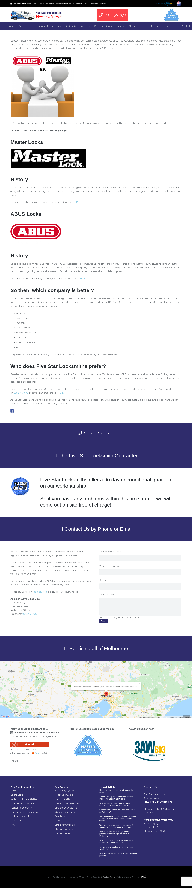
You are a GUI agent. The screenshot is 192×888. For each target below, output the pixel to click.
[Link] (36, 15)
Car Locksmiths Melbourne (24, 812)
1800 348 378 (21, 392)
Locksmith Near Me (20, 816)
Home (13, 790)
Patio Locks (60, 820)
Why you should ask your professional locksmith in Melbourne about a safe (114, 804)
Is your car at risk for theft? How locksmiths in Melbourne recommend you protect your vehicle (117, 818)
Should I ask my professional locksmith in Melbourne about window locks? (116, 798)
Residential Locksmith (21, 807)
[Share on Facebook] (12, 411)
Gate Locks (60, 816)
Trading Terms (109, 877)
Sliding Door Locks (64, 829)
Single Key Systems (65, 825)
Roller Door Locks (64, 795)
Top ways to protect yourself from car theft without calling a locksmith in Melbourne (116, 826)
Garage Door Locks (65, 812)
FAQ (12, 825)
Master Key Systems (65, 790)
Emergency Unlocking (66, 807)
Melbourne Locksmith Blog (24, 799)
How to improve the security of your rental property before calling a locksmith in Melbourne (116, 834)
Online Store (16, 795)
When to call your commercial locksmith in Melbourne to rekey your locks (116, 841)
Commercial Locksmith (22, 803)
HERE (83, 278)
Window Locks (62, 833)
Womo (38, 753)
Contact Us (16, 820)
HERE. (77, 202)
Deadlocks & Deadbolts (67, 803)
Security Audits (62, 799)
